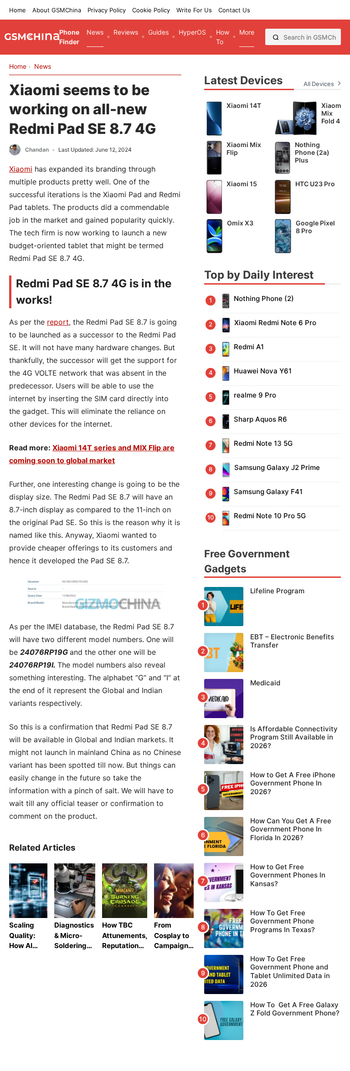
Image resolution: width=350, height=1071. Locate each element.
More (246, 32)
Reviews (125, 32)
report (58, 321)
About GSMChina (56, 10)
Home (17, 10)
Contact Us (234, 10)
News (95, 32)
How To (222, 37)
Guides (158, 32)
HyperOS (192, 32)
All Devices (319, 83)
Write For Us (194, 10)
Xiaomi (20, 168)
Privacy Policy (107, 10)
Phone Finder (69, 37)
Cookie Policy (151, 10)
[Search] (276, 37)
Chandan (37, 149)
